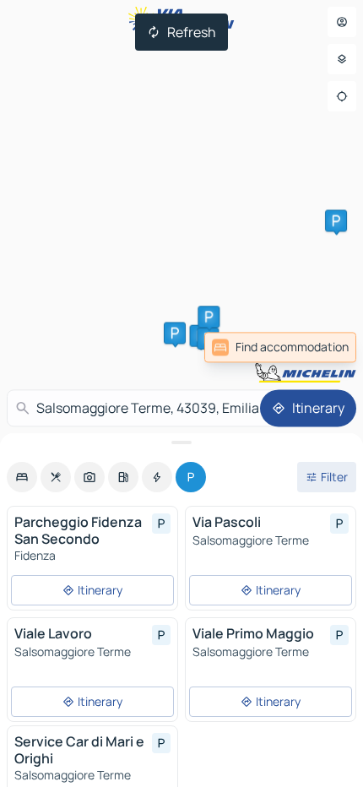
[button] (336, 220)
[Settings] (342, 59)
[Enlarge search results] (181, 442)
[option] (22, 477)
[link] (319, 347)
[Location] (342, 96)
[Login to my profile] (342, 22)
